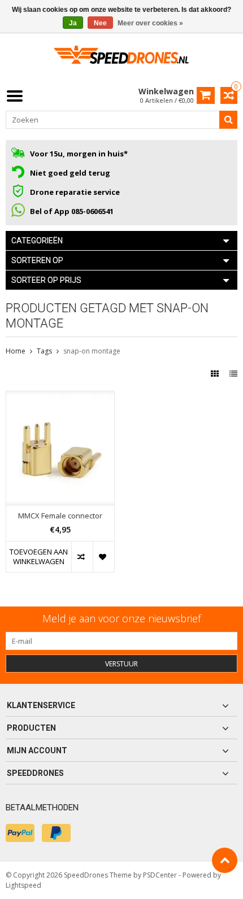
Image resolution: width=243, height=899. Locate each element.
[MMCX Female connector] (60, 397)
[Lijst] (233, 373)
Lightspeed (23, 885)
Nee (100, 23)
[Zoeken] (228, 120)
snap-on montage (91, 351)
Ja (73, 23)
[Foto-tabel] (216, 373)
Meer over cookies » (150, 23)
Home (15, 351)
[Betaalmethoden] (20, 833)
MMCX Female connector (60, 516)
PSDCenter (160, 875)
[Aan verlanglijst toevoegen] (103, 557)
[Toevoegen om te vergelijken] (82, 557)
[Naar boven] (224, 860)
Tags (44, 351)
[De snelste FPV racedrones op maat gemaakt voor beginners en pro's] (121, 58)
